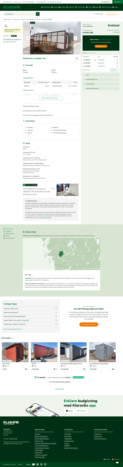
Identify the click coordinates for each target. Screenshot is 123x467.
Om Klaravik (67, 434)
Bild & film (9, 228)
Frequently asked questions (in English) (45, 443)
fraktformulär (28, 280)
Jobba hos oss (98, 436)
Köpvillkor (37, 434)
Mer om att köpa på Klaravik (12, 329)
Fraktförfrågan (39, 450)
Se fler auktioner (9, 31)
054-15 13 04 (13, 438)
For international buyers (41, 445)
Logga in (118, 1)
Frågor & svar (18, 2)
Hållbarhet (67, 445)
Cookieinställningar (29, 2)
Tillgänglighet (68, 438)
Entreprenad (16, 19)
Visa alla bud (114, 69)
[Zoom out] (98, 243)
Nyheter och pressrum (100, 438)
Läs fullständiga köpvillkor (44, 217)
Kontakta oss (8, 2)
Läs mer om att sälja (88, 324)
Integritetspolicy (69, 441)
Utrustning (10, 233)
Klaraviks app (38, 452)
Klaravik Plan (67, 436)
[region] (61, 254)
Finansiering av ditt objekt (42, 448)
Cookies (66, 443)
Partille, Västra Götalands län (13, 39)
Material (20, 464)
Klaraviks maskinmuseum (71, 448)
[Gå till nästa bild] (115, 351)
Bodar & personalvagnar (28, 19)
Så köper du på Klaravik (41, 436)
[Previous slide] (28, 38)
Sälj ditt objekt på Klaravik (42, 438)
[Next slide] (75, 38)
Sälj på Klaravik (100, 46)
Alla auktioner (42, 2)
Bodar (39, 19)
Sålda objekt (99, 14)
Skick (7, 235)
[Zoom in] (98, 240)
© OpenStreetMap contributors (91, 269)
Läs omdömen (59, 389)
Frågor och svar (39, 441)
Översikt (9, 231)
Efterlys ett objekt (40, 457)
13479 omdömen (65, 382)
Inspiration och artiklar (41, 455)
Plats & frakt (10, 238)
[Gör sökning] (38, 14)
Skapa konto (106, 1)
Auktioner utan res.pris (55, 2)
